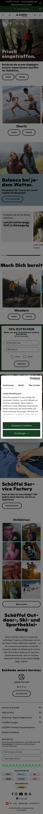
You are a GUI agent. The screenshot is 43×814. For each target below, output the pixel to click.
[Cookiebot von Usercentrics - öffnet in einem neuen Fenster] (30, 378)
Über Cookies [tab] (34, 385)
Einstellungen (20, 433)
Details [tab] (21, 385)
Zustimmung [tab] (8, 385)
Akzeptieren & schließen (21, 426)
